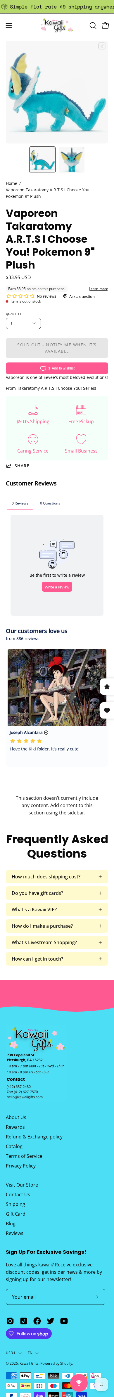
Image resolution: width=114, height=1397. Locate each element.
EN (30, 1352)
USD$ (10, 1352)
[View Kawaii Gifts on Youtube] (64, 1321)
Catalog (14, 1146)
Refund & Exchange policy (34, 1136)
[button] (92, 25)
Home (11, 183)
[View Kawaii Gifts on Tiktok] (23, 1321)
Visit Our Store (22, 1185)
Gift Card (15, 1214)
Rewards (15, 1127)
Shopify (66, 1363)
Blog (10, 1223)
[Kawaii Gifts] (57, 25)
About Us (16, 1117)
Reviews (14, 1233)
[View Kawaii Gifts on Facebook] (37, 1321)
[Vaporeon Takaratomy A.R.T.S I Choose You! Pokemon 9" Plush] (42, 159)
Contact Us (18, 1194)
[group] (57, 6)
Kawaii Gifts (29, 1363)
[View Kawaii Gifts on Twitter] (50, 1321)
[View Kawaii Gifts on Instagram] (10, 1321)
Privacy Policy (21, 1166)
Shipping (15, 1204)
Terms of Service (24, 1156)
